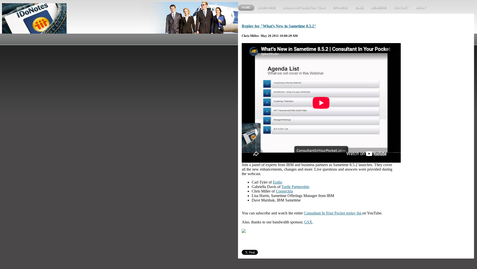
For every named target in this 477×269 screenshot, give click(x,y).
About (421, 7)
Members (379, 7)
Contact (401, 7)
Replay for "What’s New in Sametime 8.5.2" (279, 26)
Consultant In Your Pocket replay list (333, 213)
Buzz (360, 7)
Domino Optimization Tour (304, 7)
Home (246, 7)
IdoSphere (267, 7)
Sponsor (340, 7)
